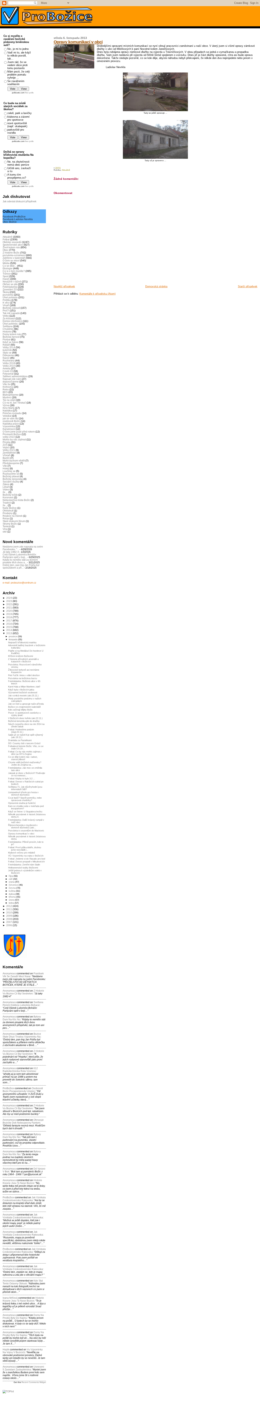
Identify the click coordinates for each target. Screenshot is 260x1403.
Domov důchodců (12, 321)
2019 (9, 614)
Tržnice (7, 273)
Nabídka (7, 410)
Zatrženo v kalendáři (14, 258)
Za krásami (9, 318)
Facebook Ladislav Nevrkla (18, 219)
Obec (6, 250)
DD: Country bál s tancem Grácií (24, 743)
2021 (9, 607)
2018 (9, 617)
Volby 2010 (9, 365)
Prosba (7, 442)
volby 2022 (9, 437)
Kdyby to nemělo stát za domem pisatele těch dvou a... (20, 561)
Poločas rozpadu (12, 413)
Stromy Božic (10, 523)
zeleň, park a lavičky (19, 113)
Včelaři (6, 455)
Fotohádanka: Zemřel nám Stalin (24, 864)
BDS (5, 392)
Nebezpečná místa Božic (16, 500)
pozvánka (8, 294)
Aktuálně (66, 170)
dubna (12, 894)
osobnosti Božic (11, 421)
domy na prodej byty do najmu (23, 1316)
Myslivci (7, 397)
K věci (6, 302)
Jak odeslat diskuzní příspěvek (19, 201)
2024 (9, 598)
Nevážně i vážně (12, 281)
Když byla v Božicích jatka (21, 689)
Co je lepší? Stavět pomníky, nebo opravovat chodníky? (25, 799)
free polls (29, 93)
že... (5, 505)
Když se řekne (10, 342)
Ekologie (7, 268)
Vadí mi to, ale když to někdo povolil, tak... (19, 55)
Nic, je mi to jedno (18, 48)
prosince (13, 636)
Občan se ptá (10, 284)
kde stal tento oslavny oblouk (23, 1282)
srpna (12, 882)
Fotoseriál (8, 373)
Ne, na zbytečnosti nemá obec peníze (18, 163)
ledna (12, 903)
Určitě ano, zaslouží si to (19, 170)
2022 (9, 604)
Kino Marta (9, 408)
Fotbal (6, 239)
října (11, 876)
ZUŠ (5, 444)
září (11, 879)
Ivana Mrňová (10, 1297)
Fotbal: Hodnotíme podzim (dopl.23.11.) (21, 730)
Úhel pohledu (10, 297)
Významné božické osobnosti (22, 692)
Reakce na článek (13, 516)
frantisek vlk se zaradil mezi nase (23, 975)
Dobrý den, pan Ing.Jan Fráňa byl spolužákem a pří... (21, 566)
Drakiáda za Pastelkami (19, 740)
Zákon (6, 484)
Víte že (6, 384)
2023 (9, 601)
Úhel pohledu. (10, 323)
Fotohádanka (10, 287)
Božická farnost (11, 337)
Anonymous (9, 973)
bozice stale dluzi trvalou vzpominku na (22, 1035)
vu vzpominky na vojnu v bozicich (23, 1351)
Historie (7, 331)
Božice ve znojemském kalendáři (24, 707)
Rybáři (6, 344)
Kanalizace (9, 429)
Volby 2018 (9, 363)
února (12, 900)
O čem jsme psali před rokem (19, 431)
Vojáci (6, 447)
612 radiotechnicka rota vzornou (20, 1070)
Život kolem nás (11, 247)
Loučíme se (9, 471)
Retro (6, 389)
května (12, 891)
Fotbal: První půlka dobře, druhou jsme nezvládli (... (24, 848)
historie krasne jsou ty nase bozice (22, 1182)
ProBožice (8, 1088)
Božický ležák (10, 494)
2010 (9, 912)
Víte (5, 465)
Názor (6, 358)
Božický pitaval (11, 476)
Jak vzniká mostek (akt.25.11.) (23, 695)
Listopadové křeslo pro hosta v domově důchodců (23, 793)
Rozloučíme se (11, 473)
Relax (6, 518)
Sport (6, 276)
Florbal (6, 339)
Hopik (6, 1349)
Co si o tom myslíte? (14, 271)
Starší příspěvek (247, 286)
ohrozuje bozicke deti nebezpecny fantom (23, 1121)
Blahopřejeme (10, 394)
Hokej (6, 468)
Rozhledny (9, 360)
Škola (6, 292)
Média (6, 263)
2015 (9, 627)
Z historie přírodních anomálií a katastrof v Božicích (23, 660)
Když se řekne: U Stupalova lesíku (25, 811)
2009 (9, 915)
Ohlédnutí (8, 510)
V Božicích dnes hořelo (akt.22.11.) (25, 718)
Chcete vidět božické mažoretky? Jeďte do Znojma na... (24, 763)
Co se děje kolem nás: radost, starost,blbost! (23, 758)
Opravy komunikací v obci (78, 41)
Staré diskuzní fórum (14, 521)
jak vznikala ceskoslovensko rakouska (24, 1199)
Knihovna (8, 387)
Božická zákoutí (11, 308)
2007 (9, 922)
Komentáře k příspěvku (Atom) (97, 293)
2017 (9, 620)
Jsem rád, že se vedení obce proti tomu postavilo (17, 65)
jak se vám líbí (10, 418)
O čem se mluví (11, 260)
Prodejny (8, 513)
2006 (9, 925)
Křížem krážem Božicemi (20, 656)
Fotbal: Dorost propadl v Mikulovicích (26, 861)
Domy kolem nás (12, 334)
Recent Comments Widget (34, 1382)
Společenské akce (13, 244)
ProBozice (8, 1249)
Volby (6, 315)
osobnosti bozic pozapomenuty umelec (23, 1090)
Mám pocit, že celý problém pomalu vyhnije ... (18, 74)
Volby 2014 (9, 347)
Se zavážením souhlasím (15, 83)
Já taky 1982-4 (11, 552)
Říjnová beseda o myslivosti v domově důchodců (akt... (23, 826)
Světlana (7, 326)
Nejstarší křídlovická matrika (22, 642)
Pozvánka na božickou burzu (22, 678)
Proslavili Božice (12, 434)
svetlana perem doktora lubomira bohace (23, 1004)
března (12, 897)
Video (6, 489)
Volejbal (7, 415)
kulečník (7, 350)
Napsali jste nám (12, 379)
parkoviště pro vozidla (15, 131)
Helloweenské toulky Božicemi (23, 867)
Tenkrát (7, 526)
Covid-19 (8, 371)
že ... (5, 492)
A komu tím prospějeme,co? (16, 176)
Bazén (6, 458)
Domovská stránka (156, 286)
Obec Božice (10, 222)
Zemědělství (9, 452)
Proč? (6, 310)
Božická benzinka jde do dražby (24, 721)
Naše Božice (10, 508)
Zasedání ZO (10, 289)
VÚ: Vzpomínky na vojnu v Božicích (25, 855)
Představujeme (11, 463)
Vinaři (6, 305)
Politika (7, 300)
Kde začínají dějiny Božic (20, 709)
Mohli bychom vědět (14, 460)
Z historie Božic (11, 252)
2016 (9, 623)
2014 (9, 630)
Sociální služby (11, 481)
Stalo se (7, 352)
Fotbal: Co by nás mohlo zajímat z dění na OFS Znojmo (25, 752)
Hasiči (6, 279)
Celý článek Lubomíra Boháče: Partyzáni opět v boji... (20, 555)
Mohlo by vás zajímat (14, 439)
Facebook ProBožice (14, 216)
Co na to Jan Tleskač (14, 402)
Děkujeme (8, 355)
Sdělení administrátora (15, 376)
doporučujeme (11, 381)
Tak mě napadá (11, 313)
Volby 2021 (9, 450)
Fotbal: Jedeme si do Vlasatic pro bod (26, 859)
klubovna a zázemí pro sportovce (18, 118)
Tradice (7, 502)
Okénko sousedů (12, 242)
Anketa (6, 368)
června (12, 888)
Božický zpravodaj (13, 479)
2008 (9, 919)
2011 (9, 909)
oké (5, 531)
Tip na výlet (9, 400)
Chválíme (8, 329)
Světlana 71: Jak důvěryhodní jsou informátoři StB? (25, 788)
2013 (9, 633)
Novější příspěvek (64, 286)
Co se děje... (9, 265)
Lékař (6, 487)
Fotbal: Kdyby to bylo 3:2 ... (21, 778)
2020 (9, 610)
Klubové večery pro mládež (21, 852)
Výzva (6, 405)
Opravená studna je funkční (22, 803)
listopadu (13, 639)
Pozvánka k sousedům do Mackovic (26, 830)
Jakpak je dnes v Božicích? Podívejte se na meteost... (26, 774)
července (14, 885)
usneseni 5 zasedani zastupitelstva (23, 1368)
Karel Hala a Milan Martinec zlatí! (24, 686)
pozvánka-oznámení (14, 255)
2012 (9, 906)
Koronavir (8, 497)
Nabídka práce (11, 423)
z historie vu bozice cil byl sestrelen (23, 992)
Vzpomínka (9, 426)
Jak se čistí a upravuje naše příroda (26, 704)
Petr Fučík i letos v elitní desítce (24, 675)
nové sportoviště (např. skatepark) (17, 125)
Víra (5, 529)
